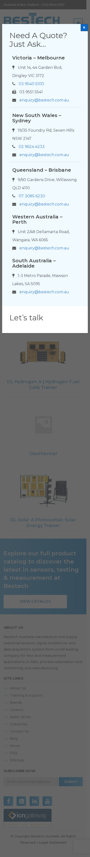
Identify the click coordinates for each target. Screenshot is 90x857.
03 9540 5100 (31, 84)
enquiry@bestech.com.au (44, 100)
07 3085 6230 (32, 196)
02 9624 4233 (32, 146)
